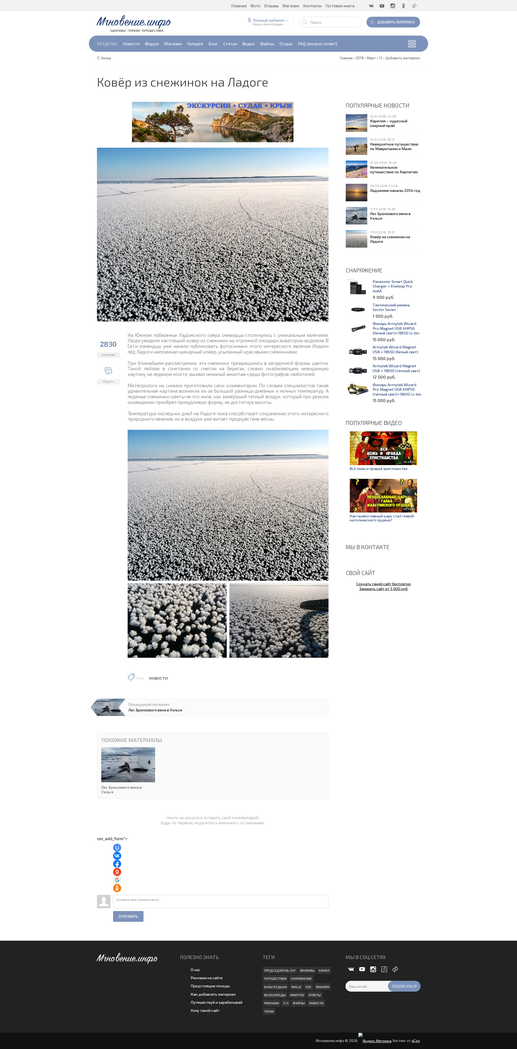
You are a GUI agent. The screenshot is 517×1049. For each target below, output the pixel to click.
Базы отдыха (275, 987)
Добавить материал (396, 22)
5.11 (285, 1003)
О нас (195, 969)
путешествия (275, 978)
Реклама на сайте (207, 977)
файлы (299, 1003)
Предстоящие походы (210, 986)
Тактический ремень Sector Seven (391, 307)
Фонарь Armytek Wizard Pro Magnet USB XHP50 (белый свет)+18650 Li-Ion (396, 328)
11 (380, 58)
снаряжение (301, 978)
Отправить (128, 916)
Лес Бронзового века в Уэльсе (155, 710)
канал (324, 970)
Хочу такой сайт (205, 1010)
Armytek (297, 995)
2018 (360, 58)
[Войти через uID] (117, 848)
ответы (315, 995)
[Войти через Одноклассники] (117, 888)
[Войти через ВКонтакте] (117, 856)
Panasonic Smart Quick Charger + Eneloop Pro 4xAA (393, 286)
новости (158, 678)
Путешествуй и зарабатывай (216, 1002)
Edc (309, 987)
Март (371, 58)
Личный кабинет (269, 20)
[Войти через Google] (117, 880)
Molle (296, 987)
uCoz (416, 1040)
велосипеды (275, 995)
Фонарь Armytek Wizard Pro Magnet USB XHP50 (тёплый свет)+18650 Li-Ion (397, 389)
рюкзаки (271, 1003)
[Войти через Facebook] (117, 864)
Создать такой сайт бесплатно (383, 583)
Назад (106, 58)
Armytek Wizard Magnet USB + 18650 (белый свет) (395, 349)
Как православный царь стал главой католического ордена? (382, 518)
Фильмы (307, 970)
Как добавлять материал (213, 994)
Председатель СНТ (280, 970)
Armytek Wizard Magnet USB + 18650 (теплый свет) (396, 368)
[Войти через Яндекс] (117, 872)
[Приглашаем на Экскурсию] (213, 121)
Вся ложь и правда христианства (378, 468)
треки (269, 1011)
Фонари (322, 987)
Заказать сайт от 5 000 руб (383, 588)
